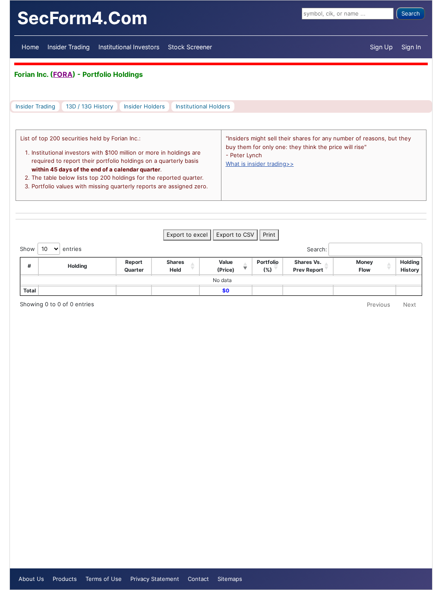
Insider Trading (68, 47)
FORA (63, 74)
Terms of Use (103, 578)
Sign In (411, 47)
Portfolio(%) (267, 266)
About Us (31, 578)
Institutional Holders (203, 106)
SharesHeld (175, 266)
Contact (198, 578)
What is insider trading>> (260, 163)
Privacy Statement (154, 578)
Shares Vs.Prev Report (308, 266)
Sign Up (381, 47)
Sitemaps (230, 578)
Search (410, 13)
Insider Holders (144, 106)
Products (65, 578)
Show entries (51, 248)
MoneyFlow (364, 266)
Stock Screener (190, 47)
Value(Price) (225, 266)
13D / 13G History (89, 106)
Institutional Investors (128, 47)
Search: (317, 249)
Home (30, 47)
